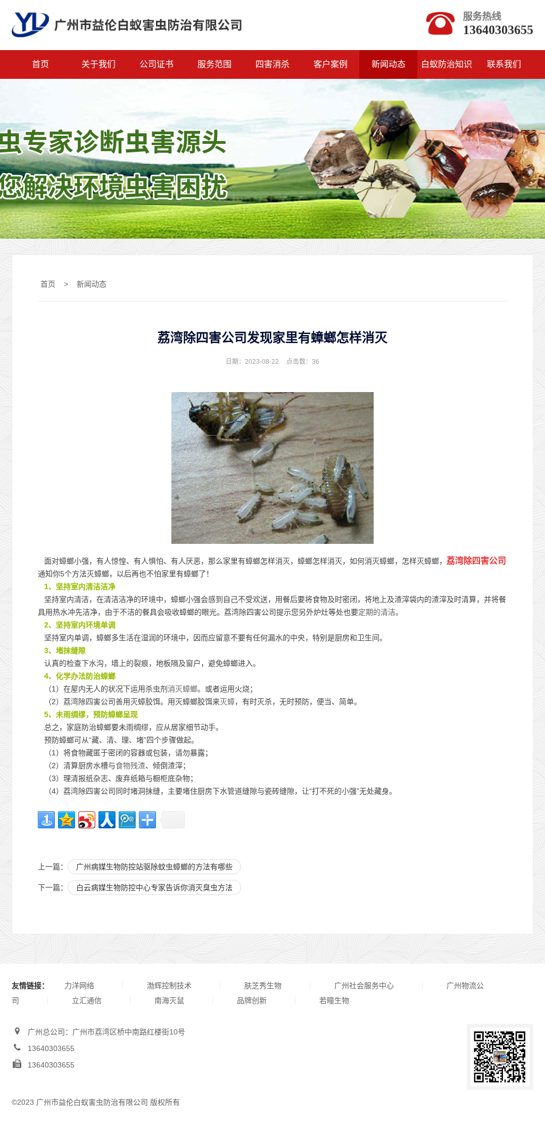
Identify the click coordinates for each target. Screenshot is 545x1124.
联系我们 (504, 64)
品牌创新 (252, 1000)
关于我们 (98, 64)
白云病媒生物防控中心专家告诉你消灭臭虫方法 (154, 887)
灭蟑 (227, 701)
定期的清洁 (376, 612)
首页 (40, 64)
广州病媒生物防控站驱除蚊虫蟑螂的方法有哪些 (154, 866)
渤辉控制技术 (169, 985)
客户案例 (330, 64)
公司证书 (156, 64)
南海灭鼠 (169, 1000)
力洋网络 (79, 985)
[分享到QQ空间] (66, 819)
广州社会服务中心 (364, 985)
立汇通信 (87, 1000)
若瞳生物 (334, 1000)
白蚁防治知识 (446, 64)
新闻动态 (388, 64)
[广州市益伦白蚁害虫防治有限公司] (127, 43)
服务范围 (214, 64)
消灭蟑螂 (182, 689)
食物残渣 (130, 765)
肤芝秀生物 (263, 985)
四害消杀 (272, 64)
